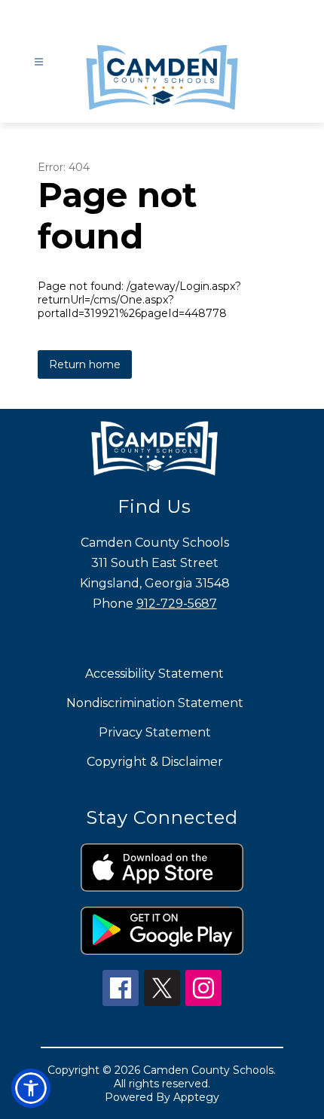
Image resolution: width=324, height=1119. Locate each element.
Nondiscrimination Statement (154, 703)
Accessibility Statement (154, 673)
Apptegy (196, 1097)
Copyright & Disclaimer (155, 762)
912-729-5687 (176, 603)
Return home (85, 364)
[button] (31, 1088)
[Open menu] (38, 62)
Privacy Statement (155, 732)
